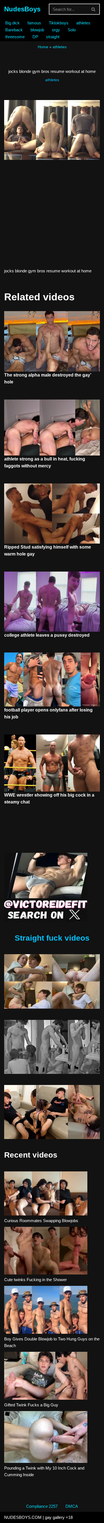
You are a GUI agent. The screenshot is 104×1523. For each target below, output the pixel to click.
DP (35, 36)
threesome (15, 36)
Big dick (12, 23)
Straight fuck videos (52, 938)
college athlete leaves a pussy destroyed (47, 635)
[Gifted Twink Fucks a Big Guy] (45, 1377)
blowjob (37, 29)
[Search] (93, 9)
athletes (83, 23)
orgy (56, 29)
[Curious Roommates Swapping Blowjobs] (45, 1194)
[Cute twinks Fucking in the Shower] (45, 1252)
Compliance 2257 (42, 1506)
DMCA (71, 1506)
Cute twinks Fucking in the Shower (35, 1279)
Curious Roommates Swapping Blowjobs (41, 1220)
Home (43, 47)
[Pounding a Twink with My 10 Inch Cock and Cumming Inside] (45, 1438)
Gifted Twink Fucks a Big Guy (31, 1404)
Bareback (14, 29)
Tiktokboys (59, 23)
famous (34, 23)
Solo (72, 29)
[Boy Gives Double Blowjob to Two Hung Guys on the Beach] (45, 1311)
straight (52, 36)
